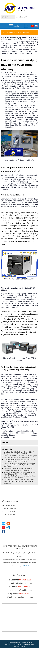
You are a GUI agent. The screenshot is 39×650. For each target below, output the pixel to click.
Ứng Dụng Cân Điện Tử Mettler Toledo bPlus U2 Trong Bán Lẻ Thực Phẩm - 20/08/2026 (19, 453)
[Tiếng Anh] (36, 26)
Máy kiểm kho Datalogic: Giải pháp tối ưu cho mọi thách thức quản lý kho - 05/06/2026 (20, 473)
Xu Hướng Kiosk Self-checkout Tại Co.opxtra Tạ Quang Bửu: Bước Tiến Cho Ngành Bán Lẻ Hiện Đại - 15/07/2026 (19, 464)
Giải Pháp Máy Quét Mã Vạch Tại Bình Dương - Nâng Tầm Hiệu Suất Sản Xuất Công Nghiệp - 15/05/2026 (19, 481)
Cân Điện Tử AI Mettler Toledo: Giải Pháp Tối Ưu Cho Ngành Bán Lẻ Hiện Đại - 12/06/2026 (19, 469)
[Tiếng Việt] (32, 26)
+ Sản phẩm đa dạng (8, 505)
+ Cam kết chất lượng (9, 508)
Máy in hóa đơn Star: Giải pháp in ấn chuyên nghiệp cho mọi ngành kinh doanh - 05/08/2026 (20, 456)
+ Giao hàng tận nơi (8, 514)
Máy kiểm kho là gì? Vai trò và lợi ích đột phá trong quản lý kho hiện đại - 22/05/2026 (20, 477)
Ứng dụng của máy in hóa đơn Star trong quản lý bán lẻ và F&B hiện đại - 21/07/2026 (19, 460)
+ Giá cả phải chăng (8, 511)
